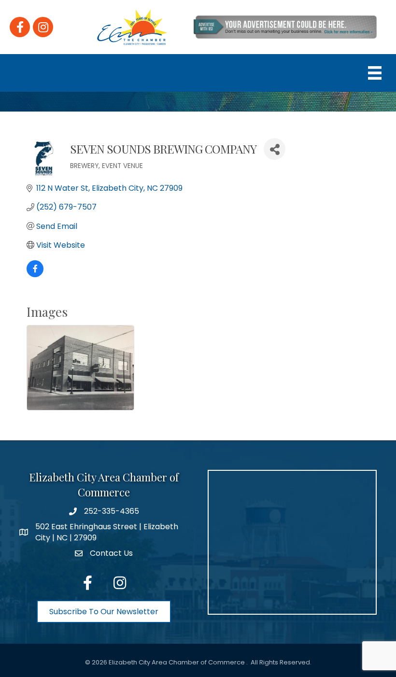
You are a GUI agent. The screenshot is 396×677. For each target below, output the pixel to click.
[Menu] (374, 73)
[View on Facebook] (35, 274)
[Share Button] (274, 149)
